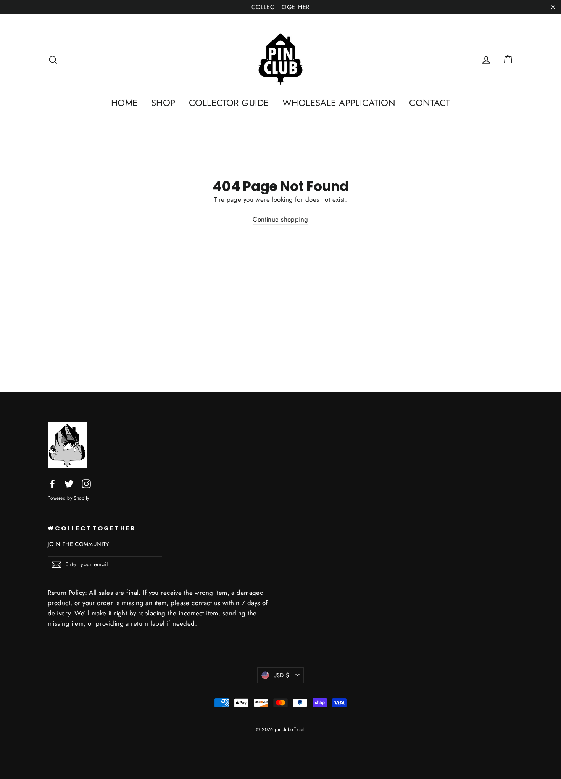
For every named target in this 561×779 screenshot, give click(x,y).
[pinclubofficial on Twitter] (69, 483)
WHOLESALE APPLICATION (339, 102)
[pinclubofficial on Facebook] (52, 483)
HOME (124, 102)
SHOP (163, 102)
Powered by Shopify (68, 498)
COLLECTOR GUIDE (229, 102)
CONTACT (429, 102)
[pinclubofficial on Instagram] (86, 483)
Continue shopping (280, 219)
